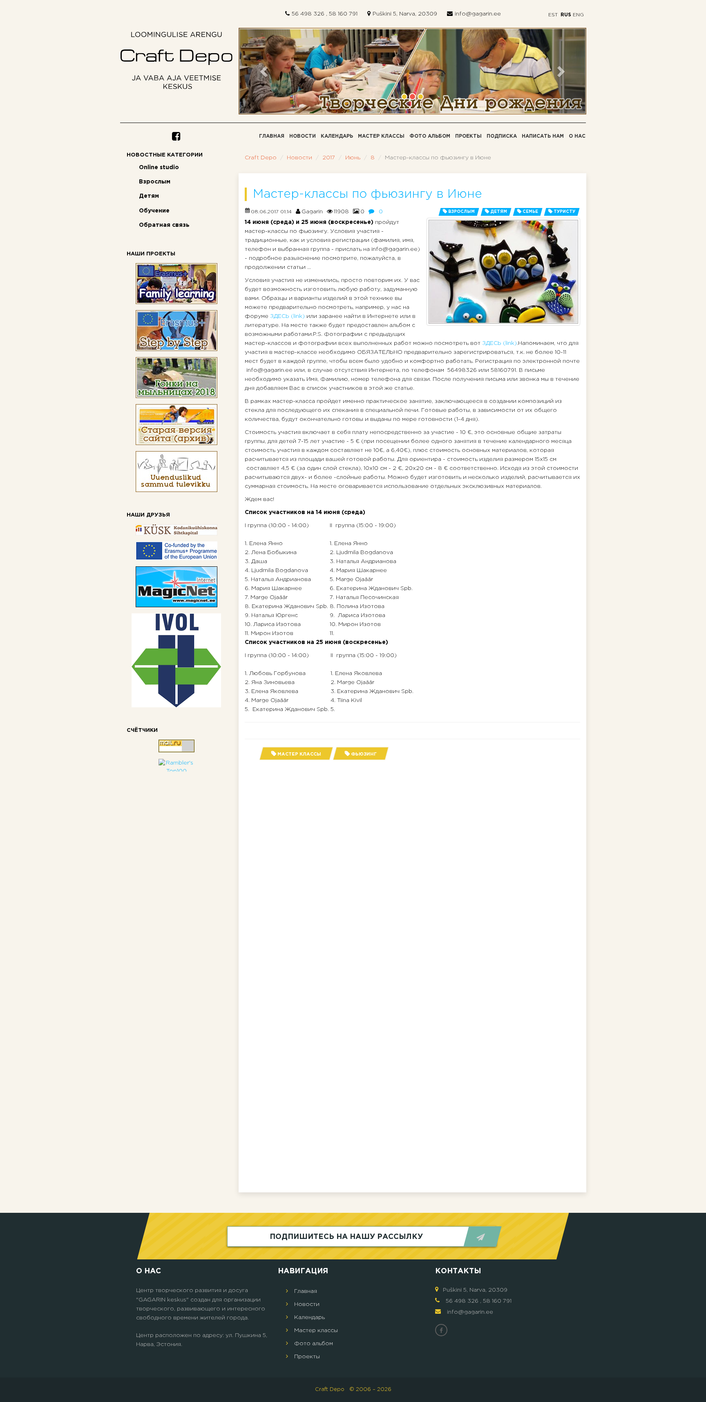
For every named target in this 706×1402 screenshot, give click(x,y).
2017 (328, 157)
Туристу (564, 212)
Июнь (352, 157)
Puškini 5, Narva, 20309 (405, 13)
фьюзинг (364, 754)
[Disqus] (412, 870)
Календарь (337, 136)
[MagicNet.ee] (176, 586)
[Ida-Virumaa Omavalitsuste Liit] (176, 660)
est (553, 15)
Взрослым (154, 181)
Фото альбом (429, 136)
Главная (271, 136)
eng (578, 15)
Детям (149, 196)
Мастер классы (381, 136)
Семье (530, 212)
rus (566, 15)
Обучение (154, 210)
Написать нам (543, 136)
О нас (577, 136)
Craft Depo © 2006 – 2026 (353, 1389)
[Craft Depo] (176, 62)
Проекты (468, 136)
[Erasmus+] (176, 550)
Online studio (159, 167)
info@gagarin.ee (478, 13)
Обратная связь (164, 225)
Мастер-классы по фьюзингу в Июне (367, 194)
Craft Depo (261, 157)
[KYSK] (176, 529)
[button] (265, 71)
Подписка (502, 136)
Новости (302, 136)
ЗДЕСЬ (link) (287, 316)
